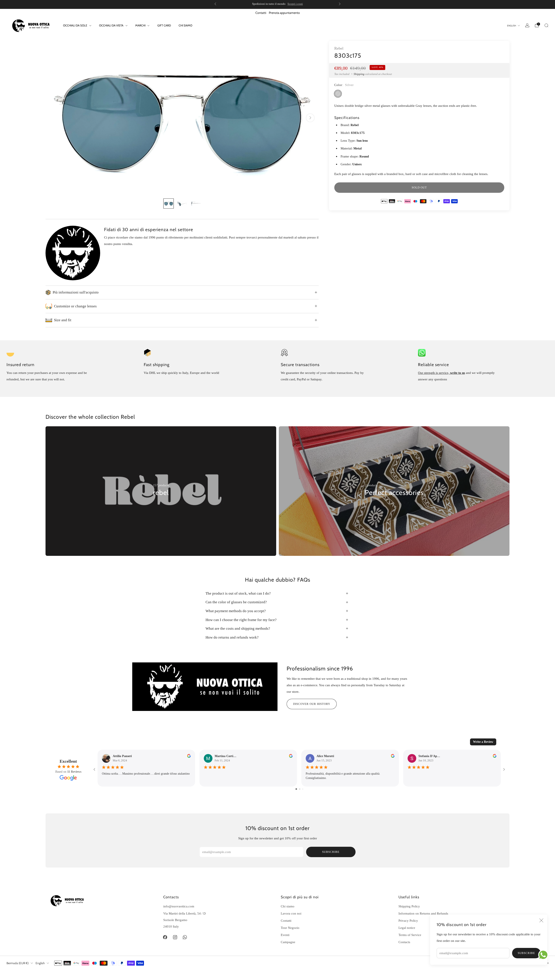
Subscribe (526, 953)
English (511, 25)
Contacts (404, 942)
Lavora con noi (291, 913)
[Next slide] (310, 117)
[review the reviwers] (189, 756)
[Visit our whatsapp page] (185, 937)
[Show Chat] (544, 954)
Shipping (359, 74)
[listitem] (277, 4)
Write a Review (483, 741)
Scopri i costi (295, 3)
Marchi (140, 25)
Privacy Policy (408, 920)
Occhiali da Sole (75, 25)
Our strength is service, (434, 373)
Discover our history (311, 704)
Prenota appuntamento (284, 13)
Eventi (285, 935)
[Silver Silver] (338, 94)
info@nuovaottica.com (178, 906)
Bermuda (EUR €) (18, 963)
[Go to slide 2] (299, 789)
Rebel (338, 48)
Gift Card (164, 25)
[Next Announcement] (340, 4)
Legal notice (406, 927)
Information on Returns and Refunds (423, 913)
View (156, 506)
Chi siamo (185, 25)
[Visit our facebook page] (165, 937)
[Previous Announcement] (215, 4)
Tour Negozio (290, 927)
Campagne (288, 942)
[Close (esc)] (541, 920)
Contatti (260, 13)
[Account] (527, 25)
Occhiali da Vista (111, 25)
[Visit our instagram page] (175, 937)
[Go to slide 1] (296, 789)
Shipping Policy (409, 906)
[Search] (546, 25)
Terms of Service (409, 935)
